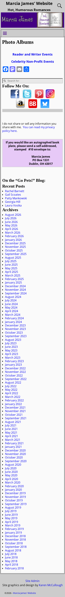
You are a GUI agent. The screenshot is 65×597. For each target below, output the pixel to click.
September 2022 (16, 379)
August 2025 (13, 258)
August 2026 (13, 215)
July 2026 (10, 218)
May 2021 (11, 432)
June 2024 (11, 304)
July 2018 (10, 554)
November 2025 (15, 247)
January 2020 (13, 490)
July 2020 (10, 468)
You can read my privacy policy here (28, 129)
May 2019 (11, 518)
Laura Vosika (13, 205)
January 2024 (13, 322)
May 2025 (11, 268)
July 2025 (10, 261)
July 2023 (10, 343)
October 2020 (14, 457)
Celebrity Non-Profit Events (32, 61)
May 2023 (11, 350)
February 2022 (14, 400)
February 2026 (14, 236)
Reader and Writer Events (32, 54)
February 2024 (14, 318)
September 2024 (16, 293)
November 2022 (15, 372)
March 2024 (12, 315)
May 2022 (11, 390)
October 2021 (14, 415)
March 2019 (12, 525)
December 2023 (15, 325)
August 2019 (13, 507)
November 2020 (15, 454)
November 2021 (15, 411)
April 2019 (11, 522)
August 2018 (13, 550)
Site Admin (32, 581)
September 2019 (16, 504)
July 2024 (10, 300)
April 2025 (11, 272)
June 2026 (11, 222)
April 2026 (11, 229)
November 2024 (15, 290)
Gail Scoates (13, 194)
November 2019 (15, 497)
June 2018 (11, 557)
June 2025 (11, 265)
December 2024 (15, 286)
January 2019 (13, 532)
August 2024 (13, 297)
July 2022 (10, 386)
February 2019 (14, 529)
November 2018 (15, 539)
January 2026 (13, 240)
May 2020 (11, 475)
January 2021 (13, 447)
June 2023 (11, 347)
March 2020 (12, 482)
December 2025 (15, 243)
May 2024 (11, 307)
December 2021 (15, 407)
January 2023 (13, 365)
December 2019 (15, 493)
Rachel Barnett (14, 191)
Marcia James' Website (29, 3)
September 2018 (16, 547)
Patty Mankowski (16, 198)
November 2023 (15, 329)
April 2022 (11, 393)
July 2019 (10, 511)
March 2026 (12, 232)
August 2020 (13, 465)
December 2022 (15, 368)
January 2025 (13, 282)
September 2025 (16, 254)
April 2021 (11, 436)
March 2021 (12, 440)
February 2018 (14, 568)
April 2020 (11, 479)
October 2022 (14, 375)
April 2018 (11, 565)
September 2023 (16, 336)
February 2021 (14, 443)
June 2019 (11, 515)
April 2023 (11, 354)
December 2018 (15, 536)
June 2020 (11, 472)
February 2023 (14, 361)
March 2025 (12, 275)
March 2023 (12, 358)
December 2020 (15, 450)
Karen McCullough (51, 585)
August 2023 (13, 340)
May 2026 (11, 225)
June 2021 (11, 429)
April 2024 (11, 311)
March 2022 (12, 397)
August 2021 (13, 422)
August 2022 (13, 382)
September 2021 (16, 418)
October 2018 (14, 543)
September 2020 (16, 461)
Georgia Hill (12, 202)
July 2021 (10, 425)
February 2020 (14, 486)
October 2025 (14, 250)
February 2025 (14, 279)
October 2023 (14, 332)
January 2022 (13, 404)
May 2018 (11, 561)
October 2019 (14, 500)
